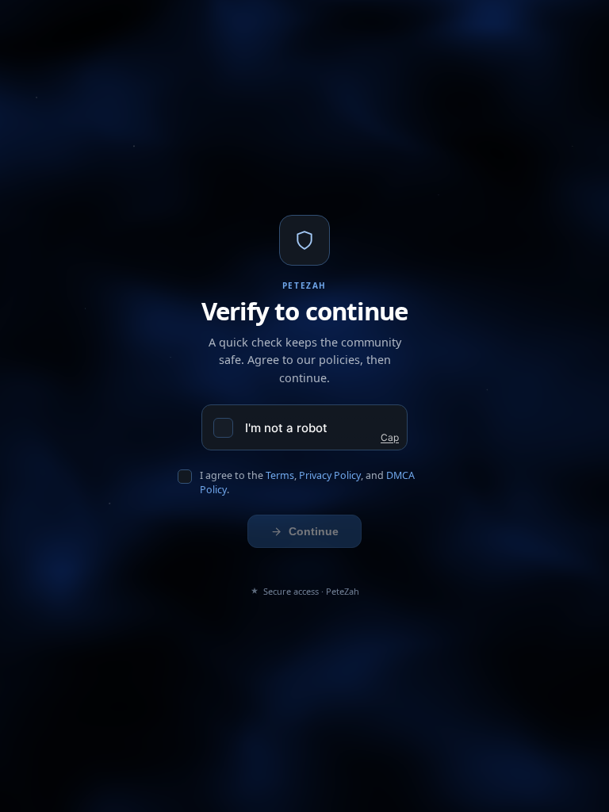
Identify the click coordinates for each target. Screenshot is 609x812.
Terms (280, 475)
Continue (314, 531)
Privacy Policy (330, 475)
